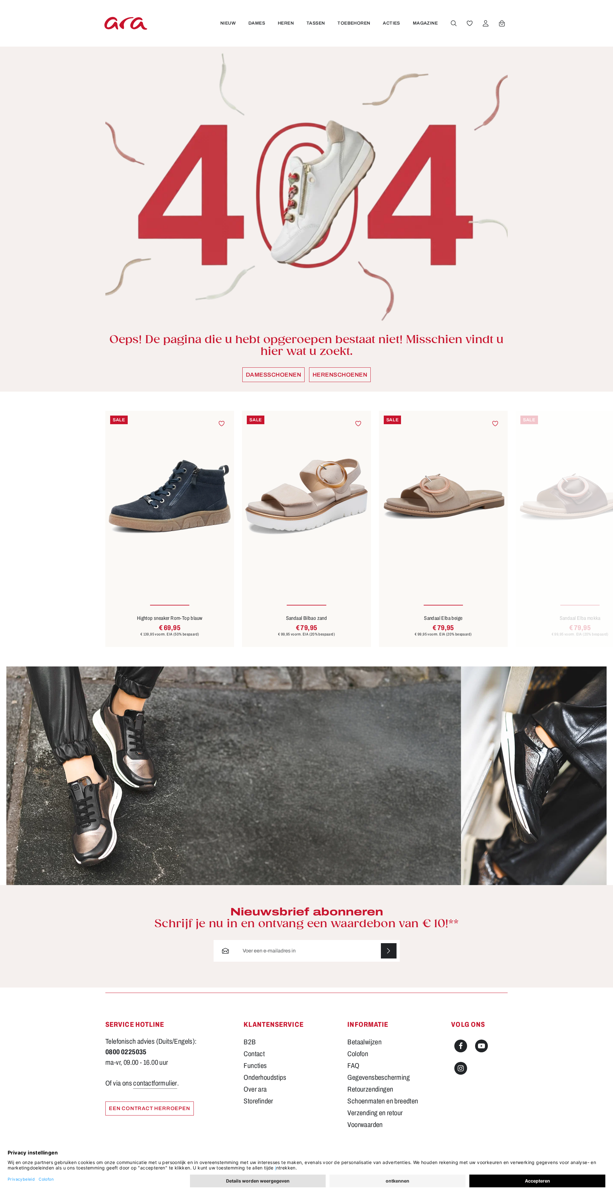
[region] (306, 529)
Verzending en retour (375, 1113)
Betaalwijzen (364, 1042)
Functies (255, 1066)
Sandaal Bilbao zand (306, 618)
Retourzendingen (370, 1089)
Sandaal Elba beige (443, 618)
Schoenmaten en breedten (382, 1101)
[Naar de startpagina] (125, 23)
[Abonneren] (389, 951)
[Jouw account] (485, 23)
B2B (250, 1042)
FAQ (353, 1066)
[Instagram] (460, 1068)
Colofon (357, 1054)
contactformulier (155, 1083)
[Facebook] (460, 1046)
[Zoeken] (453, 23)
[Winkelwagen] (502, 23)
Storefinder (258, 1101)
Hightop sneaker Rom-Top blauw (170, 618)
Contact (254, 1054)
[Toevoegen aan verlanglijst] (222, 423)
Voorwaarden (364, 1125)
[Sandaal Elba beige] (443, 496)
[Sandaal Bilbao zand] (306, 496)
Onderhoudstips (265, 1077)
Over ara (255, 1089)
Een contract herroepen (149, 1108)
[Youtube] (481, 1046)
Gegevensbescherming (378, 1077)
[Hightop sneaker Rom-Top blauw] (169, 496)
